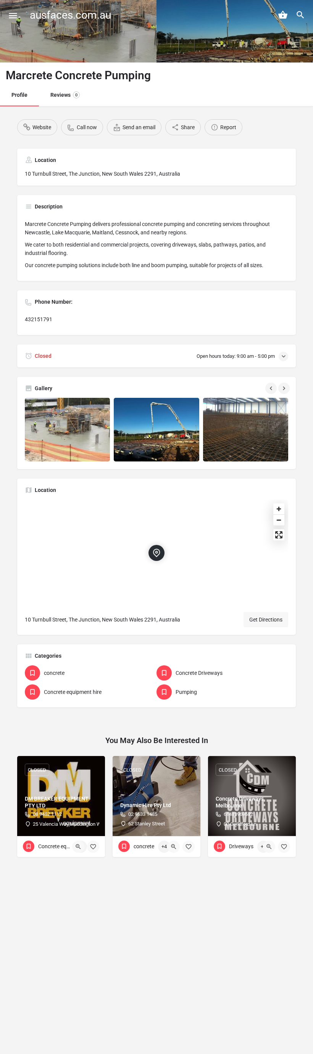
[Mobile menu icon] (13, 15)
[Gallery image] (67, 429)
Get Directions (265, 620)
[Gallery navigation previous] (271, 388)
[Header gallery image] (78, 31)
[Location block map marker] (156, 553)
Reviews (63, 95)
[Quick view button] (78, 847)
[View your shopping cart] (283, 15)
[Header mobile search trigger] (300, 15)
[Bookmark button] (93, 847)
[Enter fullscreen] (278, 534)
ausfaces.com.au (70, 15)
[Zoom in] (278, 508)
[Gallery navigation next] (284, 388)
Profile (19, 95)
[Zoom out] (278, 519)
